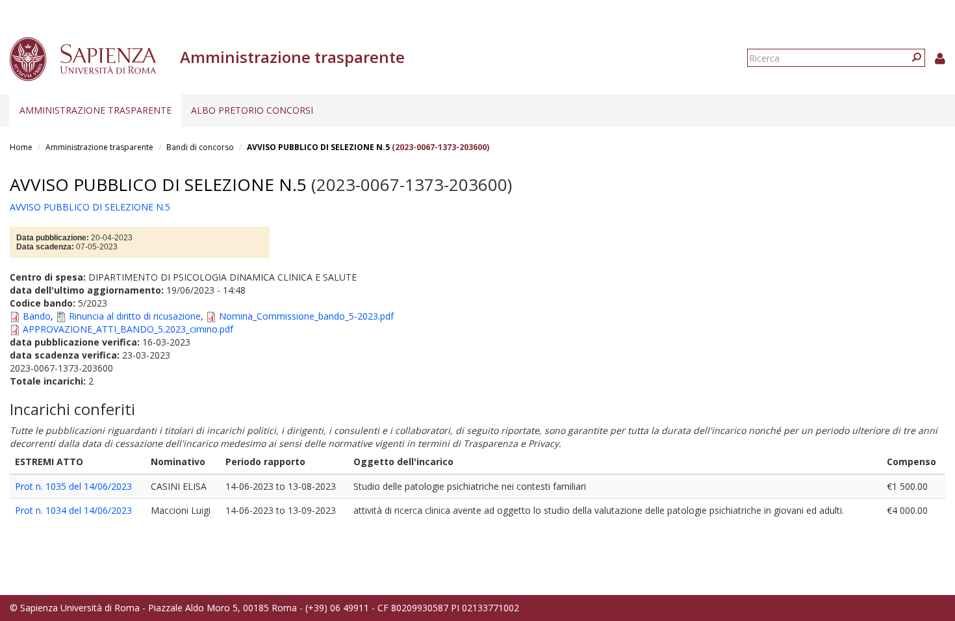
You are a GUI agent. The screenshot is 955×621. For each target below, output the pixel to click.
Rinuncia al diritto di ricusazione (135, 316)
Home (21, 147)
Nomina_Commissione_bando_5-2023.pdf (306, 316)
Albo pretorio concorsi (252, 110)
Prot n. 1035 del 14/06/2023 (73, 486)
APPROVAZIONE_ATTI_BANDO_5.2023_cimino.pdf (128, 329)
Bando (37, 316)
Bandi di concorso (200, 147)
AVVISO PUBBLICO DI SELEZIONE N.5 (318, 147)
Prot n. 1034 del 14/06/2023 (73, 510)
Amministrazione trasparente (95, 110)
